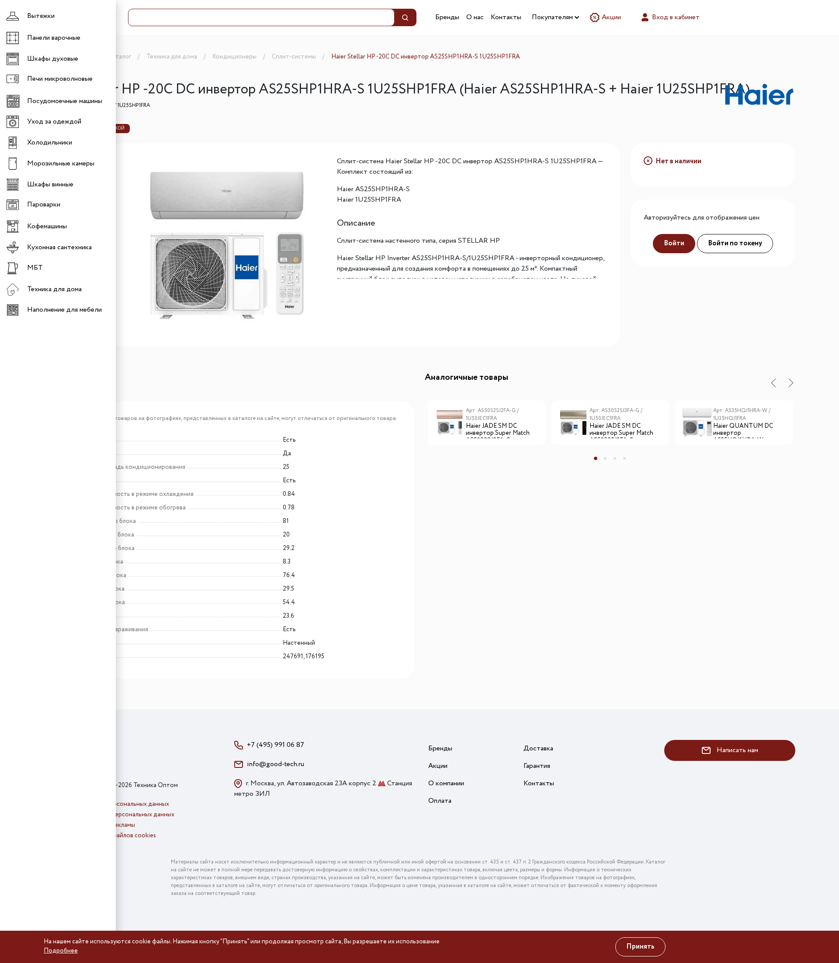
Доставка (538, 748)
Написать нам (736, 750)
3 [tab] (615, 458)
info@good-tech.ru (275, 764)
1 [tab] (595, 458)
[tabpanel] (486, 425)
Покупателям (553, 17)
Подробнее (61, 950)
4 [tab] (624, 458)
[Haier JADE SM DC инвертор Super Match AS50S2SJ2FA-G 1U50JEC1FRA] (450, 422)
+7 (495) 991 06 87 (275, 745)
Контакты (506, 17)
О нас (475, 17)
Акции (610, 17)
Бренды (447, 17)
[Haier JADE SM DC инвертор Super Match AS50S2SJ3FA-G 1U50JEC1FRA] (573, 422)
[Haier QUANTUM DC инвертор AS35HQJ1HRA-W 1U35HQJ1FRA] (697, 422)
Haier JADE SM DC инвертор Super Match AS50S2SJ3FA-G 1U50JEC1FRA (621, 430)
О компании (446, 783)
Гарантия (537, 766)
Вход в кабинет (675, 17)
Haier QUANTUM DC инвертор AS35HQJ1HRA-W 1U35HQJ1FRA (743, 430)
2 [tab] (605, 458)
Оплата (439, 801)
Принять (640, 947)
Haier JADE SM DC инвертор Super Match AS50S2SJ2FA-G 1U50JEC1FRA (498, 430)
